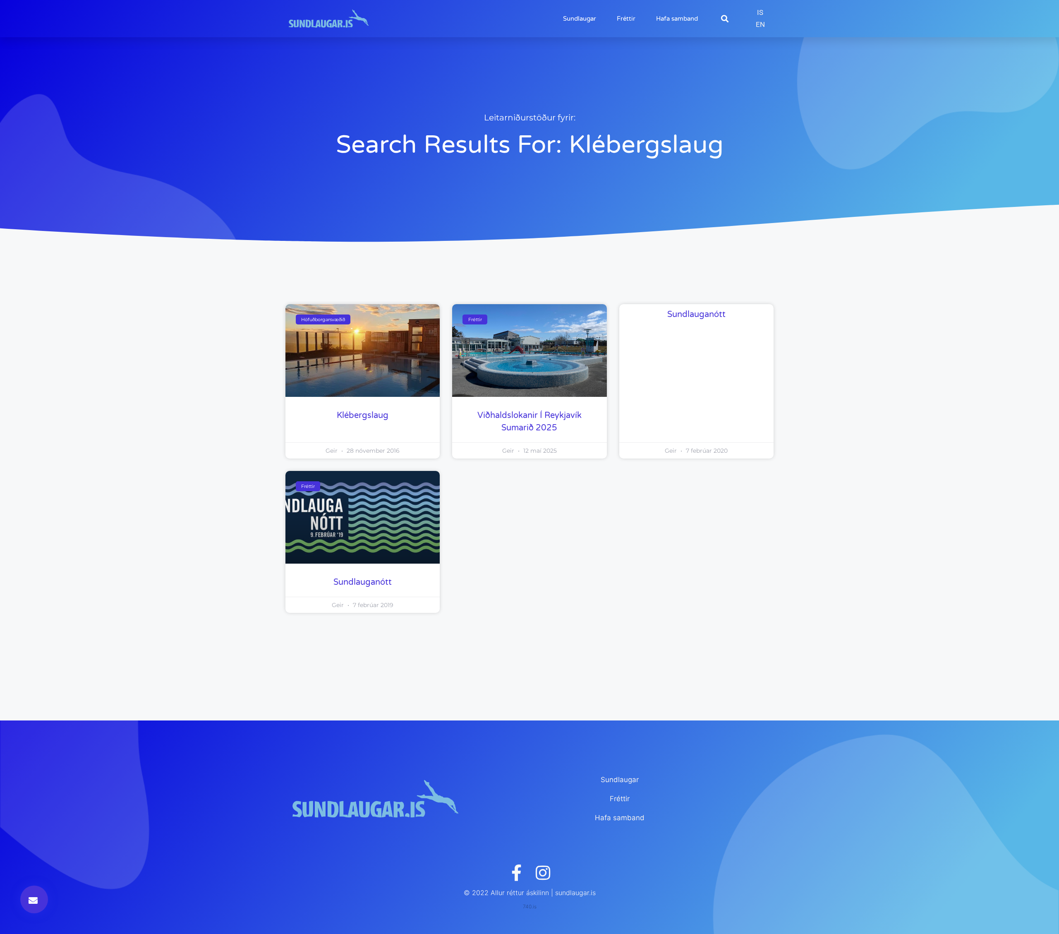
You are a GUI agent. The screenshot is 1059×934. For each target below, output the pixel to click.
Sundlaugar (579, 18)
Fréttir (626, 18)
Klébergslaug (362, 415)
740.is (530, 906)
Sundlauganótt (696, 314)
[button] (724, 19)
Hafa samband (677, 18)
